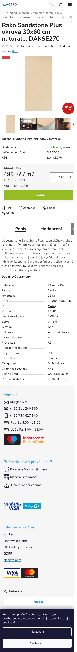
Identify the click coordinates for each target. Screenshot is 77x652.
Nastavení (37, 632)
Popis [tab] (20, 229)
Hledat (38, 602)
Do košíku (38, 195)
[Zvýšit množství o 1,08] (70, 177)
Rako (15, 51)
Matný (52, 306)
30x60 (52, 311)
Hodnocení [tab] (51, 229)
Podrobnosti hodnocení (58, 46)
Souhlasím (37, 643)
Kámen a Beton (58, 285)
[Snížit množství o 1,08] (52, 177)
